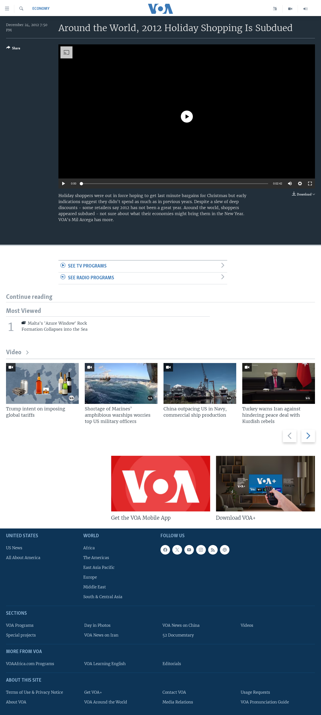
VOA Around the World (105, 702)
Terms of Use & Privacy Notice (34, 692)
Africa (89, 548)
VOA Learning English (105, 663)
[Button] (13, 49)
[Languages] (275, 9)
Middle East (94, 587)
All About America (23, 557)
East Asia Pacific (99, 567)
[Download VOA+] (265, 483)
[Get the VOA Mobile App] (160, 483)
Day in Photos (97, 625)
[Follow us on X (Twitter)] (177, 550)
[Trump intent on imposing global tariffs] (42, 383)
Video (13, 352)
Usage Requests (255, 692)
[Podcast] (224, 550)
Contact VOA (174, 692)
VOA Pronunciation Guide (265, 702)
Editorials (172, 663)
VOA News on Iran (101, 635)
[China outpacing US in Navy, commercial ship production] (200, 383)
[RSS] (213, 550)
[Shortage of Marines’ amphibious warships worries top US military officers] (121, 383)
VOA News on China (181, 625)
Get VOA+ (93, 692)
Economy (41, 9)
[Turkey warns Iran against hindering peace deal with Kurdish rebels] (278, 383)
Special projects (21, 635)
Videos (247, 625)
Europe (90, 577)
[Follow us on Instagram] (201, 550)
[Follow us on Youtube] (189, 550)
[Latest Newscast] (305, 9)
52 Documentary (178, 635)
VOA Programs (20, 625)
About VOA (16, 702)
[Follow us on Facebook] (165, 550)
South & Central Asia (102, 597)
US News (14, 548)
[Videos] (290, 9)
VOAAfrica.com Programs (30, 663)
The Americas (96, 557)
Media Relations (178, 702)
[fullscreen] (310, 183)
